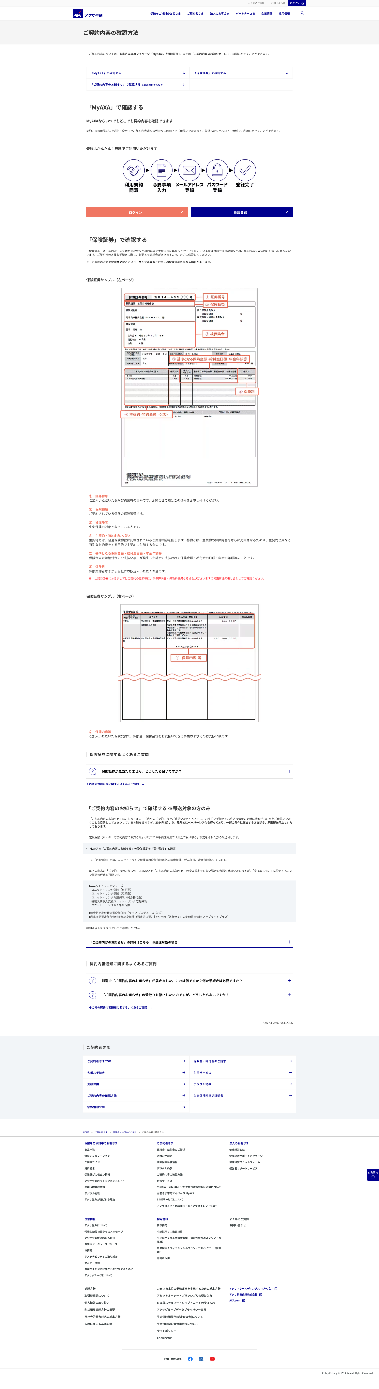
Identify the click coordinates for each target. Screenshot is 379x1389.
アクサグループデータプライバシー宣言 (181, 1310)
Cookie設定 (164, 1338)
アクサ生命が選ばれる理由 (99, 1199)
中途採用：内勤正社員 (170, 1231)
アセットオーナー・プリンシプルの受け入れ (184, 1295)
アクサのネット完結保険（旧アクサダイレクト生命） (187, 1206)
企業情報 (266, 13)
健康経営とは (237, 1149)
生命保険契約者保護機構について (177, 1324)
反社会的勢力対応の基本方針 (102, 1317)
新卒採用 (162, 1225)
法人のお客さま (219, 13)
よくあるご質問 (256, 3)
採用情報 (284, 13)
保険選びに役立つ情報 (97, 1174)
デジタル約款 (92, 1193)
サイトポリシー (166, 1331)
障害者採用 (163, 1258)
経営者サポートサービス (243, 1168)
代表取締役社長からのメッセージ (103, 1231)
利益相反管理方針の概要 (99, 1310)
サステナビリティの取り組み (101, 1256)
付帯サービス (164, 1181)
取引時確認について (96, 1295)
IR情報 (88, 1250)
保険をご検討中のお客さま (101, 1143)
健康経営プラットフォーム (244, 1162)
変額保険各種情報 (94, 1187)
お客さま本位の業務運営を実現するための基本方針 (188, 1289)
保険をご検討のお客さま (165, 13)
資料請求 (89, 1168)
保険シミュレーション (97, 1156)
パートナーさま (245, 13)
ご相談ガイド (92, 1162)
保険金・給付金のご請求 (125, 1132)
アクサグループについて (98, 1275)
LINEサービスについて (170, 1199)
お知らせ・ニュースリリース (100, 1244)
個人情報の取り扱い (96, 1303)
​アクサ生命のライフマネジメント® (104, 1181)
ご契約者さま (195, 13)
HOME (86, 1132)
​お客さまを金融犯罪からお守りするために (108, 1269)
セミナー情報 (92, 1263)
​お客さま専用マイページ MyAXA (175, 1193)
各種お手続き (164, 1156)
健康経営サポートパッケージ (246, 1156)
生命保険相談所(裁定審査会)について (180, 1317)
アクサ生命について (95, 1225)
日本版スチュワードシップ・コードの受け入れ (186, 1303)
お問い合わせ (278, 3)
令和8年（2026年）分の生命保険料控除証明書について (189, 1187)
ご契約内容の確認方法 (170, 1174)
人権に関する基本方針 (98, 1324)
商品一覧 (89, 1149)
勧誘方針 (90, 1289)
